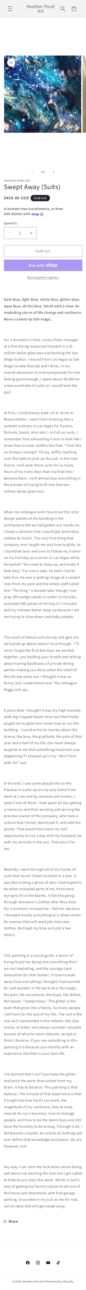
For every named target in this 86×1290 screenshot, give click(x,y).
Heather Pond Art (35, 1281)
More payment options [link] (43, 277)
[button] (10, 8)
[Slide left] (32, 172)
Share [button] (13, 1221)
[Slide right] (54, 172)
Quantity (10, 223)
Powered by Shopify (60, 1281)
